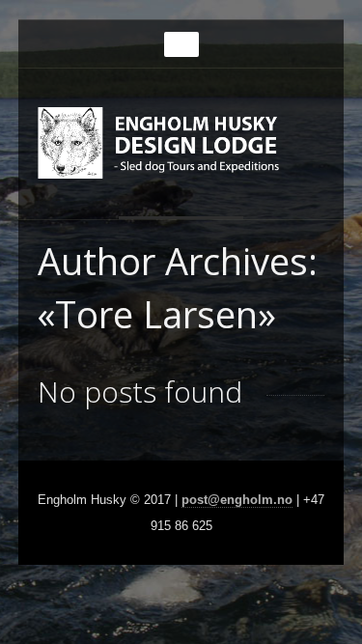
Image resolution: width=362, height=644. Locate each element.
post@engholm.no (236, 499)
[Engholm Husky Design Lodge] (185, 151)
